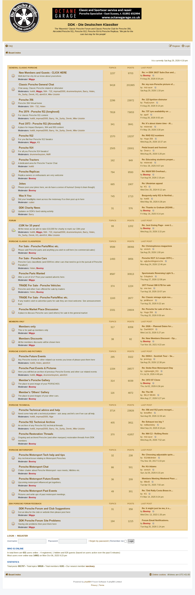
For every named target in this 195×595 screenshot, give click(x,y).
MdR (48, 154)
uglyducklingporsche (153, 261)
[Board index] (24, 16)
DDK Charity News (29, 207)
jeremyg (147, 359)
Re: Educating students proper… (158, 159)
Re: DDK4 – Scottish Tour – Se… (158, 356)
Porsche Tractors (29, 159)
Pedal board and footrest (154, 147)
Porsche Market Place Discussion (38, 309)
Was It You (25, 195)
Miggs (32, 79)
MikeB (147, 482)
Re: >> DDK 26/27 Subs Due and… (159, 72)
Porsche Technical (19, 405)
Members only (16, 322)
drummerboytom (74, 91)
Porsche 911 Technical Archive (37, 422)
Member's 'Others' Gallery (34, 392)
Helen (91, 91)
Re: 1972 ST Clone (151, 380)
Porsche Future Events (32, 356)
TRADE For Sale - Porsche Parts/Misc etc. (43, 297)
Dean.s (147, 150)
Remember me (117, 541)
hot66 (32, 91)
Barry (85, 91)
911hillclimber (150, 458)
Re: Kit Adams (149, 466)
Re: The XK (147, 392)
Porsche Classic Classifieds (25, 241)
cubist (31, 202)
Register (22, 536)
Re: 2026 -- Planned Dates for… (157, 326)
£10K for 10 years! (29, 225)
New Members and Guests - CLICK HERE (43, 72)
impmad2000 (59, 91)
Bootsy (146, 75)
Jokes (22, 183)
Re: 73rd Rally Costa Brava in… (157, 490)
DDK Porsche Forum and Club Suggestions (44, 508)
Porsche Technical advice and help (39, 410)
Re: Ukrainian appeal (152, 183)
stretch (147, 249)
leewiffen (148, 413)
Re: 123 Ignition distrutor (154, 99)
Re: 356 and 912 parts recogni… (158, 410)
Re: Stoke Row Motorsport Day (157, 368)
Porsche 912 (26, 135)
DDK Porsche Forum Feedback (25, 504)
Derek (31, 94)
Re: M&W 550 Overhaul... (154, 171)
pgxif (146, 114)
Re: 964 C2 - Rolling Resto (155, 433)
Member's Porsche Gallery (34, 380)
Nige (51, 416)
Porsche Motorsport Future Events (39, 478)
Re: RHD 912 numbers (153, 135)
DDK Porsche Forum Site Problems (40, 520)
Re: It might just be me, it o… (156, 508)
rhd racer (148, 87)
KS (37, 94)
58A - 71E (47, 91)
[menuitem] (9, 46)
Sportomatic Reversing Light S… (158, 273)
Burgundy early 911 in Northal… (158, 195)
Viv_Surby (23, 94)
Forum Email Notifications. (155, 520)
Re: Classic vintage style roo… (157, 297)
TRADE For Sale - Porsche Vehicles (40, 285)
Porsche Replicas (29, 171)
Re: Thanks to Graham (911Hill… (158, 207)
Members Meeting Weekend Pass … (159, 478)
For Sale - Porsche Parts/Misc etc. (39, 246)
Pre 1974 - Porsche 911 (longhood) (39, 111)
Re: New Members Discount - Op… (159, 338)
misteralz (148, 126)
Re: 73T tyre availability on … (156, 111)
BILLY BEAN (149, 395)
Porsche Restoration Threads (36, 433)
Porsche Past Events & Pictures (37, 368)
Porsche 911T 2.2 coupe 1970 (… (158, 258)
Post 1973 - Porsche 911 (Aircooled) (40, 123)
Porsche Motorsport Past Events (38, 490)
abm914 (43, 94)
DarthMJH (148, 329)
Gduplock (148, 276)
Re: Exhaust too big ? (153, 422)
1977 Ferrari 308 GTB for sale (156, 285)
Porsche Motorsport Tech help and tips (42, 454)
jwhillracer (148, 300)
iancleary (90, 566)
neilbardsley (149, 425)
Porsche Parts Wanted (32, 273)
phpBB (87, 582)
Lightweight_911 (151, 371)
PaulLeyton (149, 102)
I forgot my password (98, 541)
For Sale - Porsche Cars (33, 258)
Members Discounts (30, 338)
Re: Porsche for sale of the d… (157, 309)
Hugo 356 (148, 139)
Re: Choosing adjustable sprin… (158, 454)
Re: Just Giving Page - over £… (157, 225)
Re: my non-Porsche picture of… (158, 84)
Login (10, 536)
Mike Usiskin (54, 94)
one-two (147, 288)
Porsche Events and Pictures (25, 351)
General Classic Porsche (23, 68)
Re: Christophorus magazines (157, 246)
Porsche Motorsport (21, 450)
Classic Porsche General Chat (36, 84)
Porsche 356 (26, 99)
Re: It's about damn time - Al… (157, 123)
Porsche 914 (26, 147)
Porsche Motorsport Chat (33, 466)
